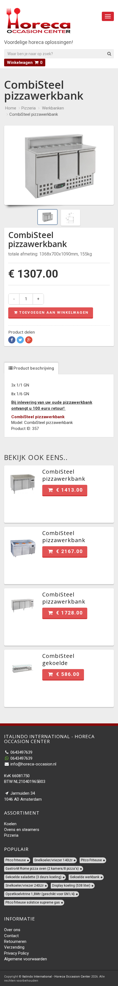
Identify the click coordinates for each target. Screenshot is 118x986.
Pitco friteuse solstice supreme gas (32, 902)
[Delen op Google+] (28, 339)
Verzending (14, 947)
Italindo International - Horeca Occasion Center (56, 976)
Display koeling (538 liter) (71, 885)
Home (10, 108)
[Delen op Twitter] (20, 339)
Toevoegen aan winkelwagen (54, 312)
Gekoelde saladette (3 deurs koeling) (33, 877)
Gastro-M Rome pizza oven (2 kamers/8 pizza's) (42, 869)
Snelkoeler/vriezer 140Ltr (53, 860)
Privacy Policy (16, 953)
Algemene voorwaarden (25, 959)
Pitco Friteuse (91, 860)
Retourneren (15, 941)
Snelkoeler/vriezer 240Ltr (24, 885)
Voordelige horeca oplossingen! (38, 42)
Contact (11, 935)
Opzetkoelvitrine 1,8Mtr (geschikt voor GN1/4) (40, 894)
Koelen (10, 823)
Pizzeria (28, 108)
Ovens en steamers (21, 829)
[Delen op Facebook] (11, 339)
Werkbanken (53, 108)
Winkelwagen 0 (25, 62)
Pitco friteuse (15, 860)
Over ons (12, 929)
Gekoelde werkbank (84, 877)
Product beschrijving (33, 368)
